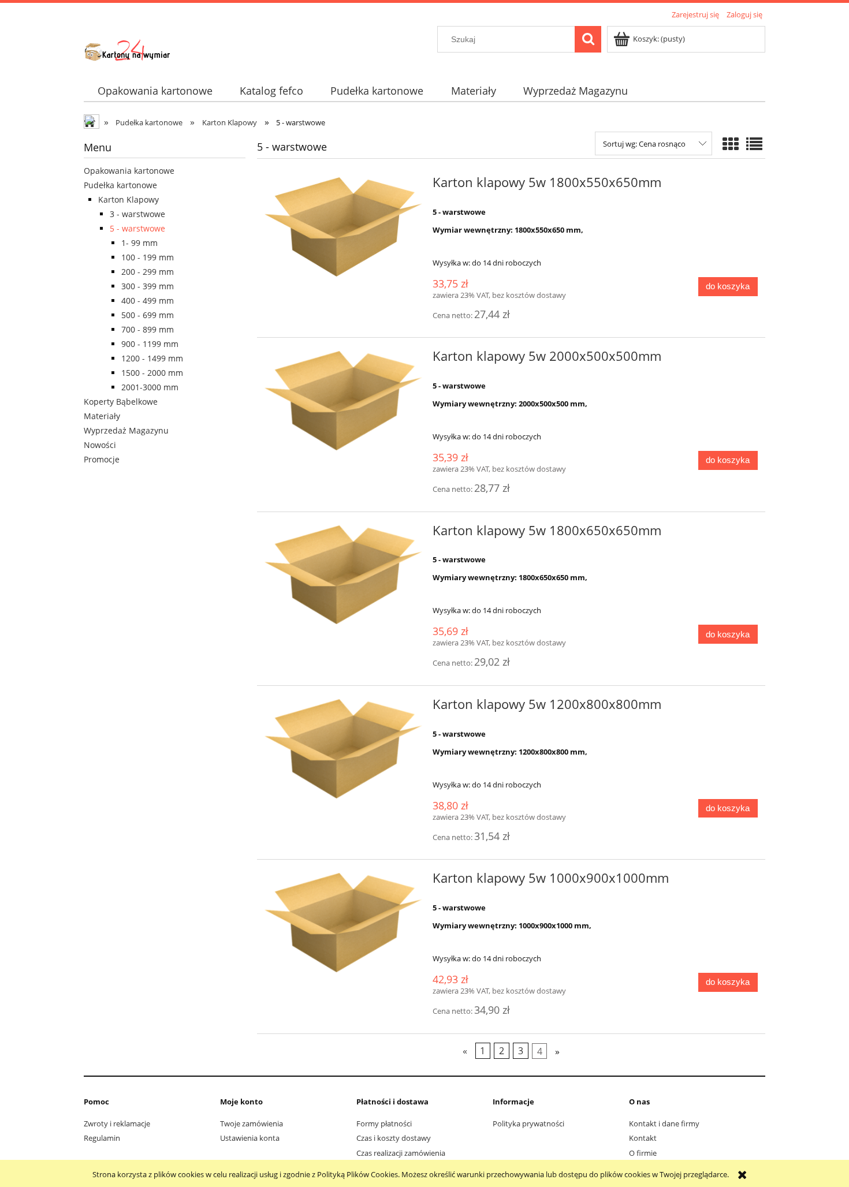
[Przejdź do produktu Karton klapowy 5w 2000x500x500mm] (343, 400)
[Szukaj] (588, 39)
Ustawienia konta (250, 1138)
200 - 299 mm (147, 271)
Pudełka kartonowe (120, 185)
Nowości (100, 444)
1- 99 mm (139, 242)
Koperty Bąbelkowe (121, 401)
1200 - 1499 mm (152, 358)
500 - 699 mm (147, 314)
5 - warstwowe (137, 228)
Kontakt (643, 1138)
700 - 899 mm (147, 329)
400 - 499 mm (147, 300)
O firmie (643, 1153)
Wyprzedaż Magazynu (126, 430)
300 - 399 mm (147, 286)
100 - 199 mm (147, 257)
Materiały (102, 415)
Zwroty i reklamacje (117, 1123)
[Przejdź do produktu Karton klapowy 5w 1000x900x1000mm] (343, 922)
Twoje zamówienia (251, 1123)
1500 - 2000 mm (152, 372)
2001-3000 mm (149, 387)
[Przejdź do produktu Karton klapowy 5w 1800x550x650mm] (343, 227)
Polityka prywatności (528, 1123)
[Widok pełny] (754, 144)
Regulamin (102, 1138)
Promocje (102, 459)
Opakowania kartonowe (129, 170)
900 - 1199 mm (149, 343)
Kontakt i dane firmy (664, 1123)
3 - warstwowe (137, 213)
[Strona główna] (127, 47)
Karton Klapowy (128, 199)
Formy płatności (384, 1123)
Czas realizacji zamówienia (400, 1153)
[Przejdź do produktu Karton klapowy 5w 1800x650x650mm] (343, 575)
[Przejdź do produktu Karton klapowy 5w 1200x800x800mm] (343, 748)
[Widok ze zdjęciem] (731, 144)
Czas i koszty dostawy (393, 1138)
